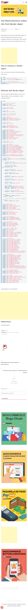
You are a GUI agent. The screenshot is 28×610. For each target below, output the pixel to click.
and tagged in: (4, 332)
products (17, 332)
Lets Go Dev (13, 604)
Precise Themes (17, 605)
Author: (16, 29)
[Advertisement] (9, 56)
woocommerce (4, 334)
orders (12, 332)
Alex (19, 29)
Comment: (3, 30)
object (9, 332)
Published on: (4, 29)
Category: (3, 330)
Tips (7, 330)
